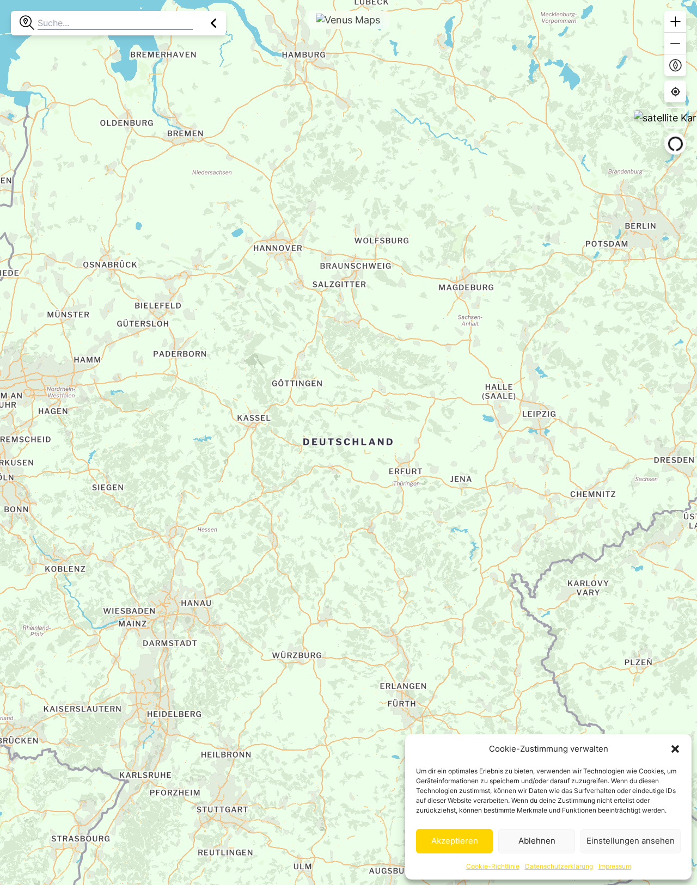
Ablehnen (536, 840)
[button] (675, 748)
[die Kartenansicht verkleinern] (675, 43)
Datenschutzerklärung (559, 866)
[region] (348, 442)
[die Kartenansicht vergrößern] (675, 22)
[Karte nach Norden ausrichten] (675, 65)
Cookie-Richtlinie (492, 866)
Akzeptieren (454, 840)
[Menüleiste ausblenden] (213, 23)
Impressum (614, 866)
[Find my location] (675, 92)
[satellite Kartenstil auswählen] (675, 117)
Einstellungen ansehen (630, 840)
